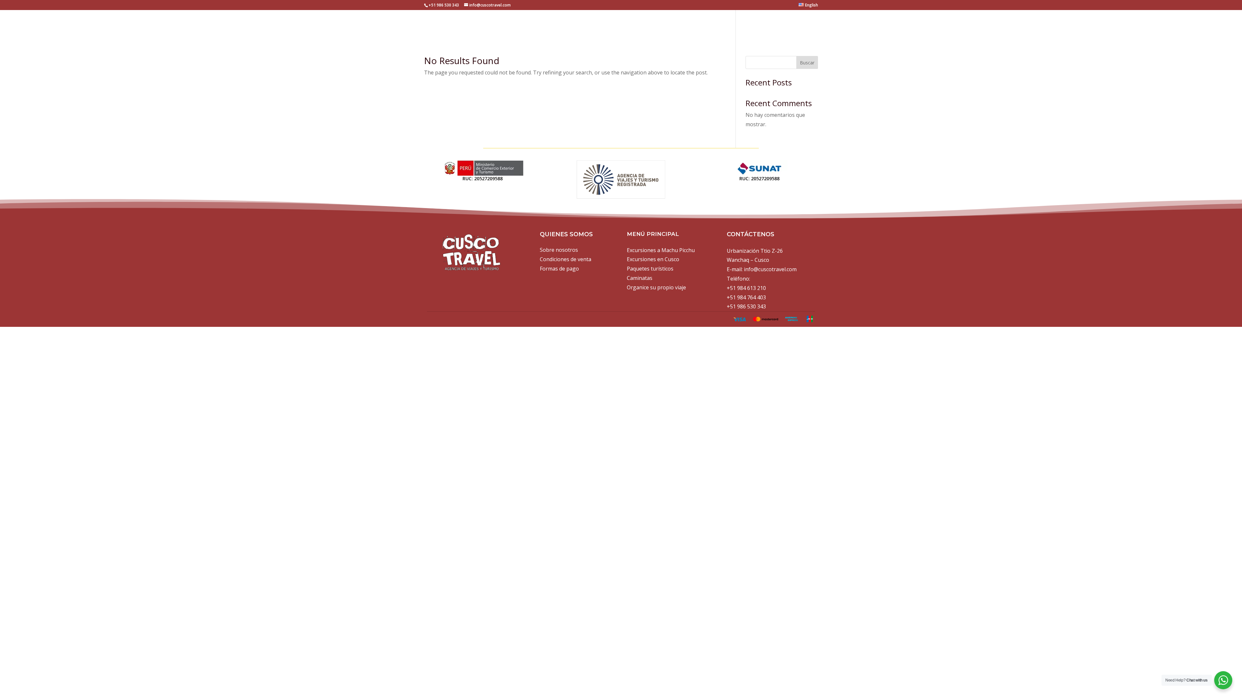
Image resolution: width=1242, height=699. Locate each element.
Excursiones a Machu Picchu (572, 24)
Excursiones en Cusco (655, 24)
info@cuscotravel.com (770, 269)
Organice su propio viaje (656, 287)
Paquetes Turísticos (727, 24)
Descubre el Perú (792, 24)
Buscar (807, 63)
